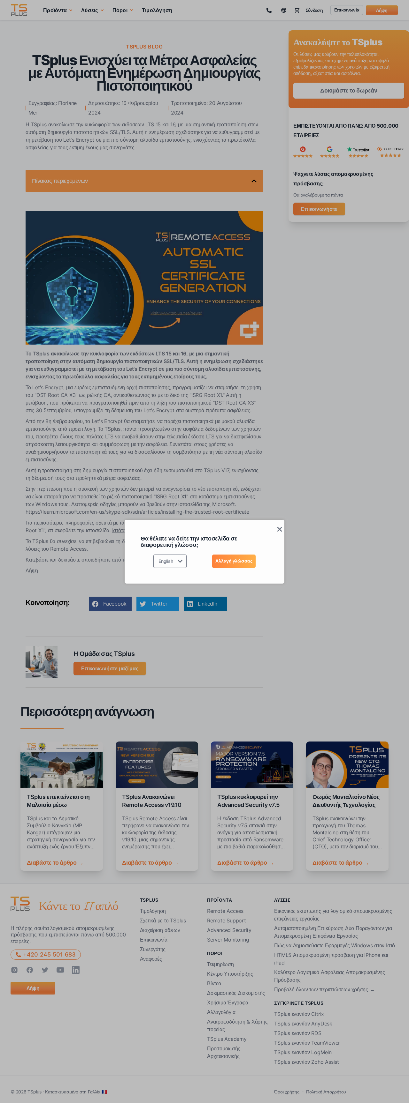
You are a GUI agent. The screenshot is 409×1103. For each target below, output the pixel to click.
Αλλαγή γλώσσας (233, 560)
